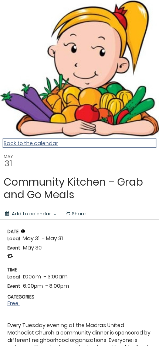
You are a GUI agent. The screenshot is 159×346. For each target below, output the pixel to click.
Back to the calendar (31, 143)
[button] (23, 231)
